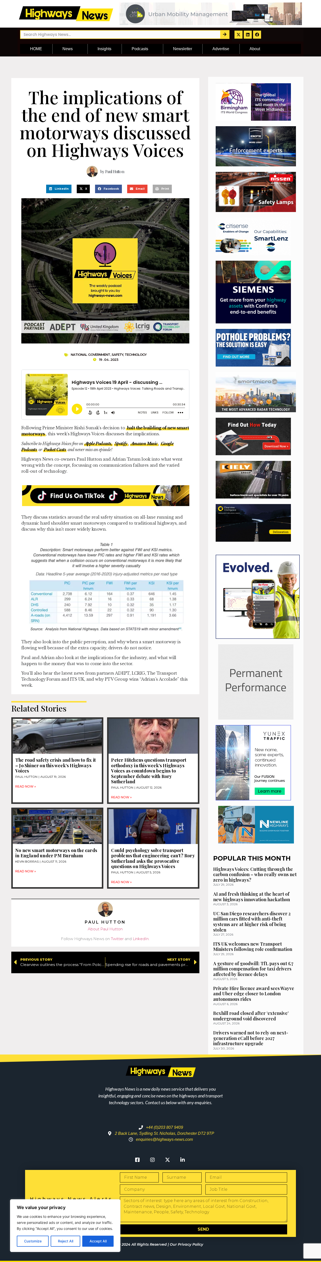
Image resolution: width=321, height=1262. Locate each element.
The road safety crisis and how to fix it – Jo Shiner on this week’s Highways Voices (55, 765)
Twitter (117, 938)
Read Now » (25, 786)
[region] (65, 1225)
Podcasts (140, 49)
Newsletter (182, 49)
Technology (136, 355)
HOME (36, 49)
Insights (104, 49)
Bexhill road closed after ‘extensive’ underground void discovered (251, 1016)
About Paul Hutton (105, 929)
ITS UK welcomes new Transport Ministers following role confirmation (252, 946)
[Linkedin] (248, 35)
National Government (90, 355)
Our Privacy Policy (186, 1244)
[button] (58, 189)
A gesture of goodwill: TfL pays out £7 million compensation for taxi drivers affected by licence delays (253, 968)
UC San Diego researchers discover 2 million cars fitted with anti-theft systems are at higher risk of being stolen (252, 921)
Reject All (65, 1241)
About (255, 49)
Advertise (220, 49)
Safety (117, 355)
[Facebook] (257, 35)
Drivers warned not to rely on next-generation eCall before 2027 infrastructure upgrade (250, 1038)
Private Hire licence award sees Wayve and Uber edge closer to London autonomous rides (253, 993)
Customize (33, 1241)
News (67, 49)
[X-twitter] (238, 35)
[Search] (224, 34)
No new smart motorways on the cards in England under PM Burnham (56, 853)
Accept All (98, 1241)
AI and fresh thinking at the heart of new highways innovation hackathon (251, 896)
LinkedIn (141, 938)
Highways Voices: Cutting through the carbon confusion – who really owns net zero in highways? (255, 874)
